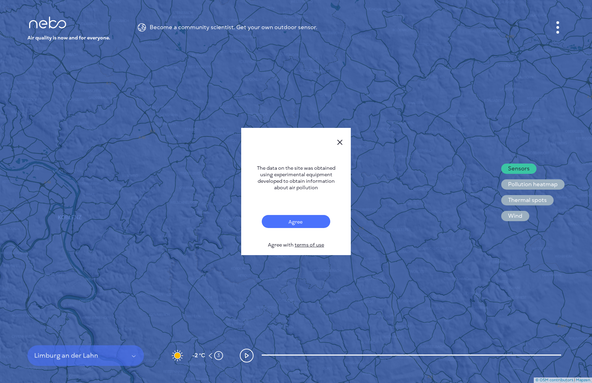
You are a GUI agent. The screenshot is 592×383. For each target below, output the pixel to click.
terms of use (309, 245)
